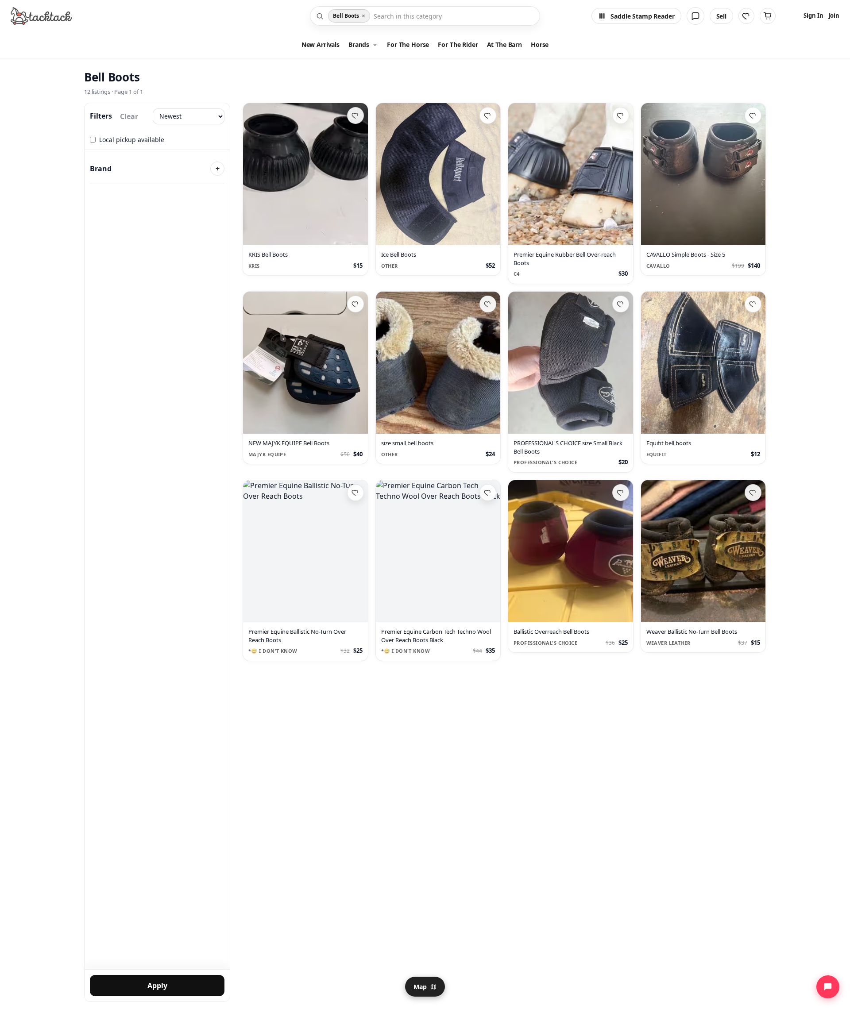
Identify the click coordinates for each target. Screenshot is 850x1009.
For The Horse (408, 44)
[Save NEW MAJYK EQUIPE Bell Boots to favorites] (355, 304)
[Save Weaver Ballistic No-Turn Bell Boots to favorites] (753, 492)
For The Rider (458, 44)
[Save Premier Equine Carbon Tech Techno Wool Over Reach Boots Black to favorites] (487, 492)
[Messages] (695, 16)
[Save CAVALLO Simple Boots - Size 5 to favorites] (753, 115)
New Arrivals (320, 44)
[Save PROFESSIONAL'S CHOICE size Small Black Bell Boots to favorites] (620, 304)
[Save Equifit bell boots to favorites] (753, 304)
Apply (157, 985)
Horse (540, 44)
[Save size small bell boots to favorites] (487, 304)
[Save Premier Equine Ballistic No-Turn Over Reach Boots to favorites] (355, 492)
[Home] (41, 16)
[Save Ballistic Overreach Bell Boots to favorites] (620, 492)
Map (420, 986)
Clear (129, 116)
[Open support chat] (827, 986)
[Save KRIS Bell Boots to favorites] (355, 115)
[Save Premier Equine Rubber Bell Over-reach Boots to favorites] (620, 115)
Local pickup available (131, 139)
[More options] (357, 234)
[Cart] (768, 16)
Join (834, 15)
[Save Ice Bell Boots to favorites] (487, 115)
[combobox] (454, 16)
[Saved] (746, 16)
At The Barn (504, 44)
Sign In (813, 15)
